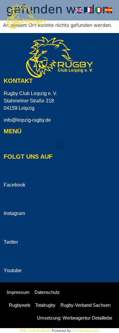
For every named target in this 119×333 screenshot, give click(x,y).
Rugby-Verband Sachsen (85, 305)
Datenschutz (47, 292)
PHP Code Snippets (35, 330)
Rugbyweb (19, 305)
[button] (109, 23)
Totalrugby (45, 305)
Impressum (18, 292)
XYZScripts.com (86, 330)
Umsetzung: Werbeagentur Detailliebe (74, 317)
